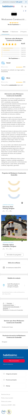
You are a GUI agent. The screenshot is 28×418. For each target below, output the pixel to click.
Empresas (9, 303)
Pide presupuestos (14, 415)
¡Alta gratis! (19, 2)
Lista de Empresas (7, 389)
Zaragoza (5, 308)
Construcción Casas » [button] (8, 204)
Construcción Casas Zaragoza (11, 306)
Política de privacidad (7, 398)
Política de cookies (6, 401)
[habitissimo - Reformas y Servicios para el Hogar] (7, 6)
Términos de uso (5, 394)
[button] (14, 374)
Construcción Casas (8, 305)
